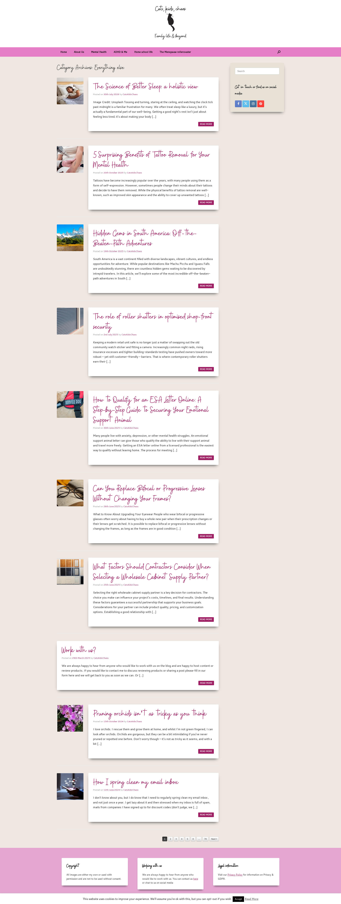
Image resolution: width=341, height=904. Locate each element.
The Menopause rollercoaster (175, 51)
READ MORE (206, 124)
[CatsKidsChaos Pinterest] (260, 103)
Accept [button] (238, 899)
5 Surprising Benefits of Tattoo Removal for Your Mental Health (151, 160)
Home (63, 51)
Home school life (143, 51)
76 (205, 839)
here (195, 878)
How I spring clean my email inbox (136, 782)
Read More (251, 899)
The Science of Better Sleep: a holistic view (145, 87)
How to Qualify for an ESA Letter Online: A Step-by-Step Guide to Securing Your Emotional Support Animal (151, 410)
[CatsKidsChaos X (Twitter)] (245, 103)
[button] (279, 52)
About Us (79, 51)
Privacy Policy (235, 874)
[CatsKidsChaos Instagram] (253, 103)
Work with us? (79, 650)
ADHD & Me (120, 51)
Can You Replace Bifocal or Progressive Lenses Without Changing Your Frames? (149, 494)
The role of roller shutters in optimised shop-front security (153, 322)
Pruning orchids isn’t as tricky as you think (150, 714)
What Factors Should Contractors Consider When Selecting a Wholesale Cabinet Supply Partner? (152, 572)
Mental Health (99, 51)
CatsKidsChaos (130, 94)
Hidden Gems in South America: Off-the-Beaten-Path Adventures (145, 238)
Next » (214, 839)
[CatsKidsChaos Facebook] (238, 103)
